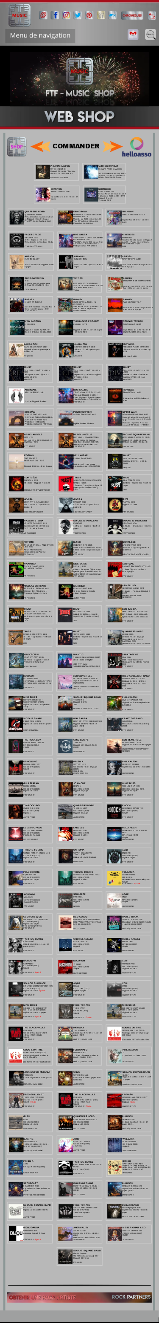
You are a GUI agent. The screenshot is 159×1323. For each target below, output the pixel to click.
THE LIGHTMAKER (130, 786)
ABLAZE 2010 (79, 1231)
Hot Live (28, 437)
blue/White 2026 (81, 239)
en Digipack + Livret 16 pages (37, 219)
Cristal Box (78, 771)
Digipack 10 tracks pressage (135, 440)
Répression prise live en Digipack (88, 375)
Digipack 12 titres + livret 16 (135, 461)
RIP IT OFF (127, 942)
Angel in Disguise (60, 192)
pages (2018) (127, 1191)
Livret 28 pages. (30, 1058)
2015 (124, 664)
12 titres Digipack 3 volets (84, 591)
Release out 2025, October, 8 (135, 442)
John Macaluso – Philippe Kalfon (86, 400)
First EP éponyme (131, 259)
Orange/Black (80, 216)
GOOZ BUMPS (81, 739)
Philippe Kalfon (60, 166)
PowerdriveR (82, 412)
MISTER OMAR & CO (134, 1228)
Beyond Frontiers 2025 (135, 415)
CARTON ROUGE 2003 (132, 1164)
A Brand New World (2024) (86, 657)
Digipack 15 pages (81, 1124)
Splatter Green (33, 569)
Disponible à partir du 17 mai (134, 684)
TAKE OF (77, 742)
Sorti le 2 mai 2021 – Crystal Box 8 (40, 307)
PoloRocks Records (31, 835)
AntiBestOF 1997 (81, 612)
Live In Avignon (79, 1253)
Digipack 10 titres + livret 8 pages (38, 467)
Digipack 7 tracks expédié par (37, 330)
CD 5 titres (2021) (31, 1122)
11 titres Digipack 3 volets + (134, 569)
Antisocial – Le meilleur (37, 612)
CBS (26, 621)
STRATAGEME (130, 654)
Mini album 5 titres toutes (84, 464)
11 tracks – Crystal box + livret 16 (137, 526)
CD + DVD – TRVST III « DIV (136, 370)
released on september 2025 (85, 444)
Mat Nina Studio (130, 356)
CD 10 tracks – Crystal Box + (86, 505)
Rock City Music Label (82, 1039)
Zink (75, 552)
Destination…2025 (34, 461)
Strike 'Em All (81, 1075)
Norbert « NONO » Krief (133, 1169)
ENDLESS (79, 827)
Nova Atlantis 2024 (34, 657)
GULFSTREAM (31, 783)
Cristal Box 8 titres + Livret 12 (36, 944)
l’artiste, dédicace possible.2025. (38, 332)
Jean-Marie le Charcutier (137, 281)
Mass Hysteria (33, 520)
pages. (76, 267)
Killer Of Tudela (33, 302)
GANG (76, 1072)
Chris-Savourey (35, 278)
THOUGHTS (78, 700)
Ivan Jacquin (33, 321)
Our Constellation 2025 (134, 612)
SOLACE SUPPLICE (34, 983)
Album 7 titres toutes (33, 550)
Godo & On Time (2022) (34, 1052)
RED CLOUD (80, 916)
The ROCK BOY (31, 805)
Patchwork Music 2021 (132, 1085)
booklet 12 (127, 550)
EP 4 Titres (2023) (130, 835)
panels (125, 593)
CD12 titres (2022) (81, 988)
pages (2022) (28, 946)
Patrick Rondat (108, 166)
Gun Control (80, 259)
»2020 (125, 372)
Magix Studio (30, 839)
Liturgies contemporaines (38, 986)
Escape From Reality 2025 (136, 567)
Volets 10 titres (30, 377)
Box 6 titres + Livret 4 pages (135, 288)
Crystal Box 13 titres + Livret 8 (135, 220)
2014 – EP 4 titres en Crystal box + (137, 264)
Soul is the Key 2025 (36, 415)
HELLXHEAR (129, 827)
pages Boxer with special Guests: (137, 1167)
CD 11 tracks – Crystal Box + (37, 505)
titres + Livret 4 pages (132, 309)
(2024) (76, 747)
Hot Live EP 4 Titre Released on (38, 440)
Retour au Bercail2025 (36, 589)
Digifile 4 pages (128, 858)
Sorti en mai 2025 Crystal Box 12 (88, 307)
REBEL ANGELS (131, 939)
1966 (26, 281)
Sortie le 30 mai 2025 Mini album (87, 548)
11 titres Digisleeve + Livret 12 (135, 1122)
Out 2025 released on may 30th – (112, 173)
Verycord (127, 467)
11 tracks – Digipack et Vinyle (37, 660)
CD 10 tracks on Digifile (83, 660)
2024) (25, 707)
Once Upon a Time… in (85, 302)
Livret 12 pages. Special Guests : (88, 397)
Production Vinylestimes (83, 223)
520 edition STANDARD (133, 1008)
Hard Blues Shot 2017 (35, 347)
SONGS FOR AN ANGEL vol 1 (36, 853)
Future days (80, 324)
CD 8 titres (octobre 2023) (133, 788)
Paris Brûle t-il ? (132, 302)
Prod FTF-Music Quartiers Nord (38, 221)
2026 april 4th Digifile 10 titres (37, 285)
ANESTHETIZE (129, 973)
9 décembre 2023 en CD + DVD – (113, 196)
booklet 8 (28, 507)
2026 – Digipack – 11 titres (36, 240)
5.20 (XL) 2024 (79, 567)
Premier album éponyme (136, 347)
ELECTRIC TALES (81, 1142)
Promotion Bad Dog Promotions (86, 666)
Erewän (30, 412)
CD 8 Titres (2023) (31, 811)
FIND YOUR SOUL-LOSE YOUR (87, 1165)
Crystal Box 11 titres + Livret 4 (137, 330)
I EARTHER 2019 (31, 1186)
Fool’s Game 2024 (82, 589)
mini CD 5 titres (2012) (132, 1233)
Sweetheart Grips (33, 702)
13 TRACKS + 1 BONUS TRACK (38, 681)
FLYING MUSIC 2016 (131, 742)
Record (77, 688)
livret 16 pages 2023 (81, 924)
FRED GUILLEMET (33, 1094)
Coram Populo (106, 192)
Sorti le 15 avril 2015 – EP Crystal (138, 286)
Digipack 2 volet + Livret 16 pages (88, 330)
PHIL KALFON (129, 697)
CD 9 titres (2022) (129, 988)
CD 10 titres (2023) (81, 811)
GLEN (26, 1116)
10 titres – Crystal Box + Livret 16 (88, 637)
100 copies (126, 1035)
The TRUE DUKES (33, 939)
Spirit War (130, 412)
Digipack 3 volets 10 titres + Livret (137, 1077)
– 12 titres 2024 (79, 332)
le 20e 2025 (127, 634)
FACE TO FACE (81, 1205)
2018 (125, 351)
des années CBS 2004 (35, 614)
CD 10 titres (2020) (81, 1144)
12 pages (126, 1079)
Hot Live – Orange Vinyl (86, 437)
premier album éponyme (86, 919)
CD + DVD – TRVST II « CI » (87, 370)
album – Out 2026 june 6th (61, 173)
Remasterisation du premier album (39, 217)
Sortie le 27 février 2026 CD (88, 285)
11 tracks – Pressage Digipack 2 (136, 591)
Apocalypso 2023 (132, 545)
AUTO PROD (79, 751)
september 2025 (31, 442)
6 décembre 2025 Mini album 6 (136, 398)
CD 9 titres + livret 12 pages (85, 767)
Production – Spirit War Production (135, 422)
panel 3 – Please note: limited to (136, 242)
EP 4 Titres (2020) (81, 1169)
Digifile (125, 1235)
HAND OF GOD (79, 830)
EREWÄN (127, 1094)
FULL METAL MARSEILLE (85, 1119)
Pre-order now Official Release (38, 283)
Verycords (30, 533)
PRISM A (78, 761)
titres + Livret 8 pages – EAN (37, 309)
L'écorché (28, 942)
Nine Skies (30, 697)
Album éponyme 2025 (84, 415)
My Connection (58, 169)
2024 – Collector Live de (132, 660)
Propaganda (130, 523)
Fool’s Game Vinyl (34, 567)
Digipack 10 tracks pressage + (87, 349)
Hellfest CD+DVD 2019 (35, 523)
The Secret (30, 458)
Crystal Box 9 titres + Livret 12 (36, 1188)
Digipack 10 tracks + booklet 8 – (112, 175)
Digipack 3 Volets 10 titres (134, 377)
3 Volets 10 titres (81, 377)
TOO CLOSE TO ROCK (33, 1097)
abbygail (30, 389)
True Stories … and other (39, 545)
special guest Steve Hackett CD (87, 571)
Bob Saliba (129, 609)
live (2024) (126, 705)
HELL (124, 832)
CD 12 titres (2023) (81, 833)
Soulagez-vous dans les (87, 480)
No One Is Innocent (85, 520)
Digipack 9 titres (80, 702)
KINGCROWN (80, 212)
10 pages (27, 639)
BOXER (127, 1161)
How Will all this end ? (134, 1097)
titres (125, 401)
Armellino (129, 585)
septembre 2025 (129, 641)
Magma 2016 (79, 502)
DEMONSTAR (128, 1119)
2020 (26, 372)
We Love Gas (31, 237)
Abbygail (128, 563)
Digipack (26, 813)
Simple (125, 837)
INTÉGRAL (78, 897)
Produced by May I (132, 595)
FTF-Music (77, 1262)
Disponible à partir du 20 (132, 639)
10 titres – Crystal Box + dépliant (37, 637)
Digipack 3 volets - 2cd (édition (36, 704)
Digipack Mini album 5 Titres (85, 745)
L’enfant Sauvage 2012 (36, 502)
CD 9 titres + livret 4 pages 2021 (87, 1078)
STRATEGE (79, 894)
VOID (124, 986)
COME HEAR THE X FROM (134, 830)
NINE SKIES (129, 783)
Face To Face (33, 235)
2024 (124, 686)
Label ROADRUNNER (33, 511)
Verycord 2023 (104, 200)
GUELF (126, 1075)
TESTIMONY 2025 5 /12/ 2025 (86, 392)
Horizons (127, 237)
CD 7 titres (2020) (130, 1144)
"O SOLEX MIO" (80, 808)
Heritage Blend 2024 (133, 588)
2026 (124, 246)
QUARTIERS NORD (83, 805)
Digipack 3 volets (30, 791)
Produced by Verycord (135, 554)
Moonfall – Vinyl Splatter (87, 215)
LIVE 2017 (27, 1208)
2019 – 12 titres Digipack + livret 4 (88, 264)
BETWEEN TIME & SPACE (85, 678)
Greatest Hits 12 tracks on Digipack (137, 240)
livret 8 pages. (128, 267)
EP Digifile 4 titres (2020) (34, 1166)
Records (126, 597)
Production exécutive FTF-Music (39, 424)
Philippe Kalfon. (80, 246)
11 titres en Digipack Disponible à (39, 418)
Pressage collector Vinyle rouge (135, 1033)
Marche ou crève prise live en (135, 375)
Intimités (30, 324)
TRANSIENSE (128, 964)
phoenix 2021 (31, 480)
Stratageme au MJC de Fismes (136, 662)
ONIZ (124, 897)
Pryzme (28, 542)
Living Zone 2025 (82, 458)
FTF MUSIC (127, 688)
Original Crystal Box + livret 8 (85, 614)
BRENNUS (78, 1216)
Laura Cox (80, 344)
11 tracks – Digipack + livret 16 (86, 526)
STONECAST (30, 1183)
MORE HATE (128, 1195)
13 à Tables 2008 (131, 480)
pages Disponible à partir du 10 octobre (137, 419)
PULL (25, 1119)
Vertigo (78, 278)
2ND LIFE (126, 853)
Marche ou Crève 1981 (35, 634)
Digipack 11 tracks (81, 1258)
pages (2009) (78, 683)
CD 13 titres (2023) (31, 855)
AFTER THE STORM (32, 830)
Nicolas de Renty (35, 586)
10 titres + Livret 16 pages (133, 637)
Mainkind (79, 586)
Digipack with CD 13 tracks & (36, 526)
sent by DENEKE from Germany (87, 574)
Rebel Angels (33, 434)
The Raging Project (86, 321)
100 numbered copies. (131, 244)
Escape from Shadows (110, 169)
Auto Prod (79, 1084)
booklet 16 (28, 351)
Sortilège (129, 542)
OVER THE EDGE (31, 808)
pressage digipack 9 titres (34, 1233)
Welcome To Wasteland (132, 1186)
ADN (25, 1164)
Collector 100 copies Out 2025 (86, 442)
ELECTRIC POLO (32, 827)
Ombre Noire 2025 (82, 545)
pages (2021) (127, 1124)
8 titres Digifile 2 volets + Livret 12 (88, 1033)
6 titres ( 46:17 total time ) (35, 591)
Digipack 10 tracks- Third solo (63, 171)
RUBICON (127, 1116)
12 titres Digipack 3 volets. (36, 401)
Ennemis (77, 523)
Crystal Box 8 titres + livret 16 (135, 1188)
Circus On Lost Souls (133, 215)
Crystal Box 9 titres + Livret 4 (86, 681)
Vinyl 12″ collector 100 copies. (85, 221)
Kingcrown (31, 654)
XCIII (125, 961)
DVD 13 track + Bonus (33, 528)
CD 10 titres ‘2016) (81, 1210)
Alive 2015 (126, 657)
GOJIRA (28, 499)
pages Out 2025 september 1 (135, 332)
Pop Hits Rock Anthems (85, 284)
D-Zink (77, 542)
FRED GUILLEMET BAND (136, 676)
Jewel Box (78, 1146)
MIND (75, 1167)
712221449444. (31, 311)
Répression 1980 (81, 634)
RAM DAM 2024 (30, 1231)
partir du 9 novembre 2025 (36, 420)
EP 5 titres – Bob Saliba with (135, 614)
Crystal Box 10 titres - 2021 (134, 1055)
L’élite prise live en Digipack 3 (36, 375)
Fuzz (125, 499)
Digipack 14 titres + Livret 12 (135, 1165)
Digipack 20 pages (129, 791)
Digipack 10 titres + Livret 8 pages (136, 745)
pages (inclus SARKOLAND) (85, 487)
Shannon (56, 189)
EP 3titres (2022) (129, 944)
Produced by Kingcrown (34, 662)
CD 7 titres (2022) (129, 966)
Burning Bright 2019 (84, 347)
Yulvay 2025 (129, 502)
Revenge (128, 389)
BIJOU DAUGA (31, 1227)
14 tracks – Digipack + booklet (37, 483)
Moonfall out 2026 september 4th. (88, 219)
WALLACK (128, 1139)
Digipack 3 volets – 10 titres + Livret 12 (136, 417)
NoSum (76, 906)
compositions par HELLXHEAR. (86, 467)
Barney (127, 278)
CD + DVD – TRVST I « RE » (37, 370)
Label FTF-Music (80, 664)
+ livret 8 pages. (80, 593)
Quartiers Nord (132, 631)
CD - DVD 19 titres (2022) (34, 1010)
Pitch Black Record (34, 1195)
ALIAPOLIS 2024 (30, 678)
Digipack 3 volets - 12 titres (133, 681)
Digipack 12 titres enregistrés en (136, 702)
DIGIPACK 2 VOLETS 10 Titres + (88, 922)
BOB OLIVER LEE (82, 676)
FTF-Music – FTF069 (138, 425)
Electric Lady (32, 259)
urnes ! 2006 (79, 482)
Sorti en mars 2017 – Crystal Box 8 (138, 308)
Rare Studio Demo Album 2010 (86, 1237)
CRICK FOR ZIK (80, 773)
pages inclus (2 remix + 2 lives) (86, 616)
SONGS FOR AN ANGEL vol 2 (86, 875)
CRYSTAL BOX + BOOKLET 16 (37, 683)
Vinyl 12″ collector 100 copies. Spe (88, 242)
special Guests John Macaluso (135, 616)
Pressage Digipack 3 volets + (35, 1055)
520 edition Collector (35, 1008)
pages (25, 1191)
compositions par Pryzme (34, 552)
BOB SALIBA (80, 389)
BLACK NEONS (129, 1142)
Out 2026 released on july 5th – (86, 1256)
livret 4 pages (128, 572)
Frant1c (78, 654)
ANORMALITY (81, 1228)
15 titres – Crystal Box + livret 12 (87, 485)
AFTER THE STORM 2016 (85, 1208)
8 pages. (28, 267)
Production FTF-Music (34, 246)
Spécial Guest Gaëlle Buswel (110, 177)
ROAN (76, 986)
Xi (124, 1052)
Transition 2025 (131, 392)
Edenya (29, 455)
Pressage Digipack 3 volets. (35, 593)
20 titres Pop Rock (83, 288)
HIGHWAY (78, 1027)
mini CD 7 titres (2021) (33, 1100)
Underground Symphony (86, 687)
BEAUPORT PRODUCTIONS (85, 709)
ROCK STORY (29, 786)
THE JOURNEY (80, 1030)
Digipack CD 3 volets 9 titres (35, 1210)
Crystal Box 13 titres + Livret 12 (65, 197)
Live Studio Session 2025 (136, 437)
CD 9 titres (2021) (129, 1100)
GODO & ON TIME (32, 1049)
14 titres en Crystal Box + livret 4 (38, 616)
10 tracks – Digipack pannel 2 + (136, 548)
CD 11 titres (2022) (31, 988)
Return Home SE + (33, 700)
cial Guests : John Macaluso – (86, 244)
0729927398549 (79, 311)
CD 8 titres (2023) (129, 855)
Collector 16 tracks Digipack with (87, 569)
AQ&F (125, 850)
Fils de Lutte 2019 (132, 458)
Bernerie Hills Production (36, 1062)
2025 (125, 421)
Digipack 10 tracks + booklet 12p (137, 349)
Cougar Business (132, 324)
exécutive (126, 425)
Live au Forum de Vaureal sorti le (112, 194)
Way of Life (79, 764)
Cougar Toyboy (133, 321)
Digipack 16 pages (81, 813)
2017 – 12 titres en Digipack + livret (40, 264)
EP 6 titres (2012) (129, 900)
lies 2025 (28, 547)
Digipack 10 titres (130, 505)
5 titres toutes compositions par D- (88, 550)
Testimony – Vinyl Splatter (88, 237)
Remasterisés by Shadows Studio (39, 242)
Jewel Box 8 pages (81, 1212)
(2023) (76, 769)
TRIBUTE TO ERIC (33, 850)
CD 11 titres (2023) (31, 788)
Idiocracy (78, 304)
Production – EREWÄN (35, 422)
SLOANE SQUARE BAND (87, 697)
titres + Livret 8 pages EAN (85, 308)
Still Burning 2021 (34, 392)
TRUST (27, 609)
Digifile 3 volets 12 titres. (83, 424)
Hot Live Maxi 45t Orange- (84, 440)
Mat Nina (129, 344)
